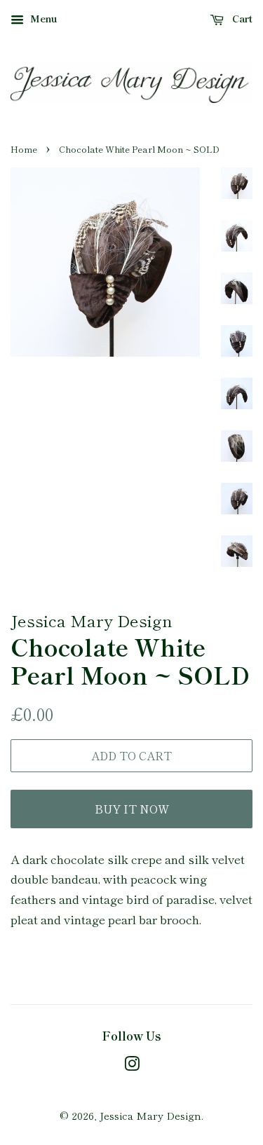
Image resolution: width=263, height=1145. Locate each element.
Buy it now (132, 808)
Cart (240, 18)
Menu (42, 18)
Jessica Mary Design (150, 1115)
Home (24, 149)
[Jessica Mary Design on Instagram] (132, 1065)
